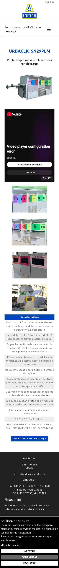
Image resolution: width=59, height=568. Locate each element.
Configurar (30, 557)
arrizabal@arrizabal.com (29, 474)
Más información (10, 545)
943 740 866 (29, 464)
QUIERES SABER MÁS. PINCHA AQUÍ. (29, 439)
